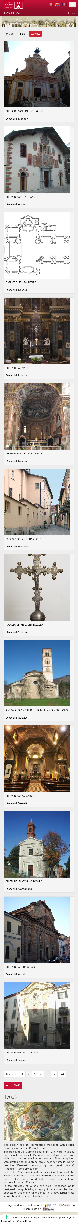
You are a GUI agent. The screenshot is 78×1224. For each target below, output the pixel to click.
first (8, 1074)
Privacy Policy (8, 1221)
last (62, 1074)
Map (11, 33)
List (23, 33)
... (48, 1074)
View (37, 33)
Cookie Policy (24, 1221)
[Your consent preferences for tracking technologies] (6, 1217)
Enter (69, 12)
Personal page (12, 12)
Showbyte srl (68, 1217)
